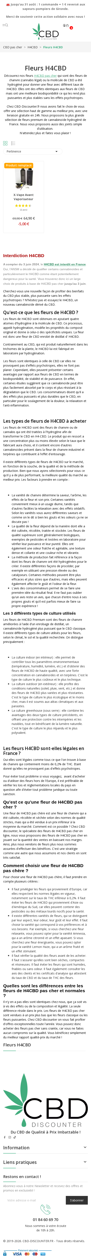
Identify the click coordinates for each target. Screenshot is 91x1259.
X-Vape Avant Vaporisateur (24, 197)
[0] (67, 25)
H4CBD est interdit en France (65, 264)
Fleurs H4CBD (17, 1045)
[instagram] (9, 1137)
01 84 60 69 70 (45, 1219)
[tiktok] (14, 1137)
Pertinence (33, 151)
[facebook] (4, 1137)
